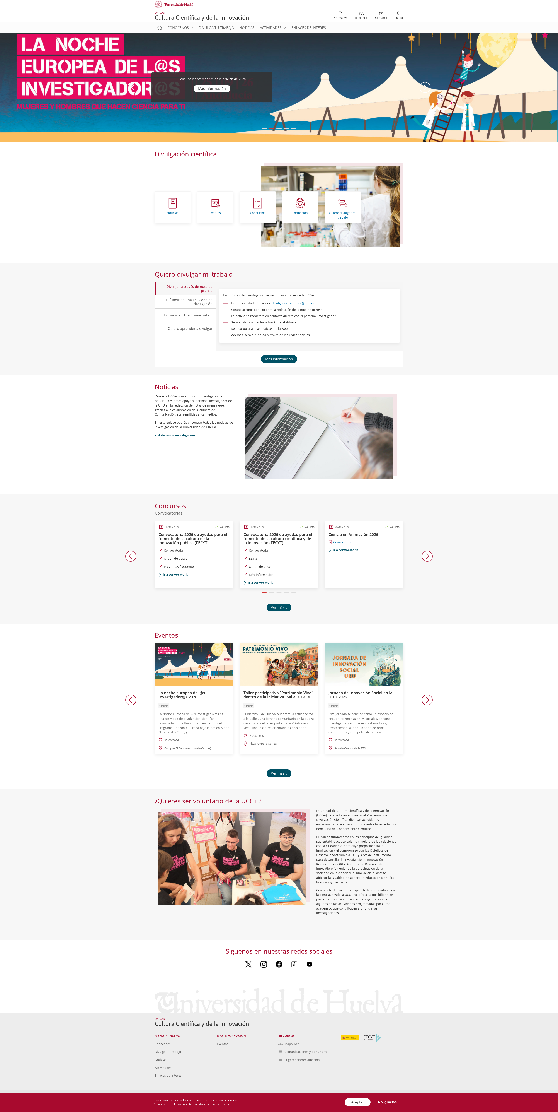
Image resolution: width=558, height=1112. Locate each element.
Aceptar (357, 1102)
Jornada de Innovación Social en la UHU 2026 (360, 695)
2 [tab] (272, 128)
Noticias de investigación (176, 435)
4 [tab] (287, 128)
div (274, 303)
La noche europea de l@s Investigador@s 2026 (181, 695)
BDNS (253, 558)
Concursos (257, 213)
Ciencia (163, 706)
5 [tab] (294, 128)
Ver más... (279, 607)
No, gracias (387, 1102)
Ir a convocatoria (175, 574)
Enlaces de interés (308, 27)
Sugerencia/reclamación (302, 1060)
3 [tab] (279, 128)
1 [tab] (264, 128)
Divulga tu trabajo (216, 27)
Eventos (215, 213)
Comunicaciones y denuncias (305, 1052)
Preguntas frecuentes (179, 567)
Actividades (270, 27)
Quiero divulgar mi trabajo (342, 215)
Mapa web (292, 1044)
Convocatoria (173, 550)
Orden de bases (175, 558)
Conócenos (178, 27)
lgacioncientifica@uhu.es (296, 303)
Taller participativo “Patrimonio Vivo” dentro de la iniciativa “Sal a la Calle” (278, 695)
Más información (212, 91)
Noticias (247, 27)
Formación (300, 213)
